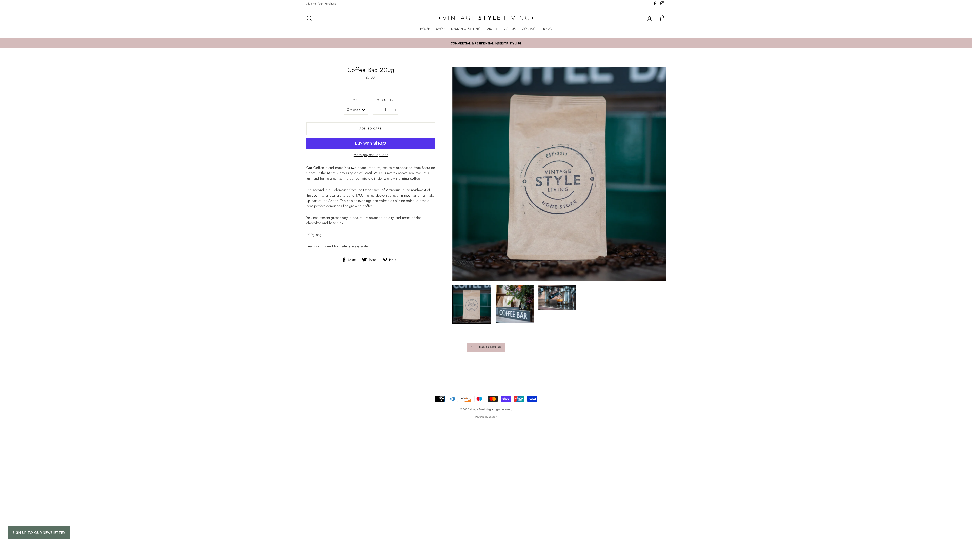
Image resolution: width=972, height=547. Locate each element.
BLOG (547, 28)
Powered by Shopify (486, 417)
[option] (486, 43)
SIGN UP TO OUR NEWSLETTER (39, 532)
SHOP (440, 28)
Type (356, 100)
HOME (425, 28)
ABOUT (492, 28)
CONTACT (529, 28)
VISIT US (509, 28)
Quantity (385, 100)
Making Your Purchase (321, 3)
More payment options (371, 154)
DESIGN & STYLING (466, 28)
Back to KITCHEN (489, 346)
